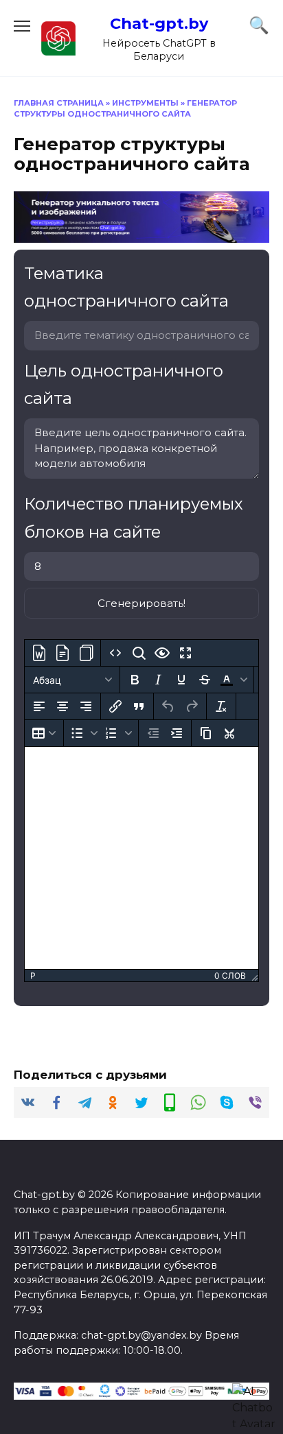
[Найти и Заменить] (138, 653)
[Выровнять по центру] (62, 706)
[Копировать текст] (86, 653)
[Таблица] (43, 733)
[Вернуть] (191, 706)
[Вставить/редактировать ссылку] (115, 706)
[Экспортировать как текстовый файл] (62, 653)
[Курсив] (158, 679)
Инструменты (145, 103)
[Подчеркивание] (181, 679)
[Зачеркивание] (204, 679)
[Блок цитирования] (138, 706)
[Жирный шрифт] (134, 679)
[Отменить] (168, 706)
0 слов (230, 975)
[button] (233, 679)
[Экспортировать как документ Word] (39, 653)
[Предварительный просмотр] (162, 653)
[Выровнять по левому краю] (39, 706)
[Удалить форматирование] (221, 706)
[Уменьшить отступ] (153, 733)
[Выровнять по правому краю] (86, 706)
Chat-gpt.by (159, 23)
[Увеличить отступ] (176, 733)
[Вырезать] (229, 733)
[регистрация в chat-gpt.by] (141, 234)
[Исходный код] (115, 653)
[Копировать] (206, 733)
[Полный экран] (185, 653)
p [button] (33, 975)
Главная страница (59, 103)
